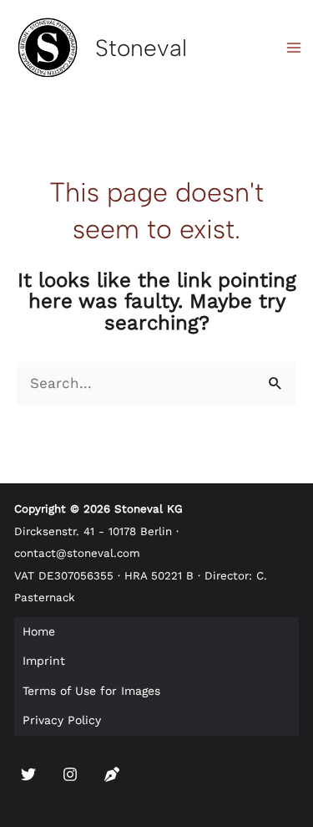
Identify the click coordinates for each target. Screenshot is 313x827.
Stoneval (141, 47)
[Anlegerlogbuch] (112, 774)
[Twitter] (28, 774)
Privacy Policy (62, 720)
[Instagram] (70, 774)
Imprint (44, 660)
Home (39, 631)
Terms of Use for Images (91, 690)
